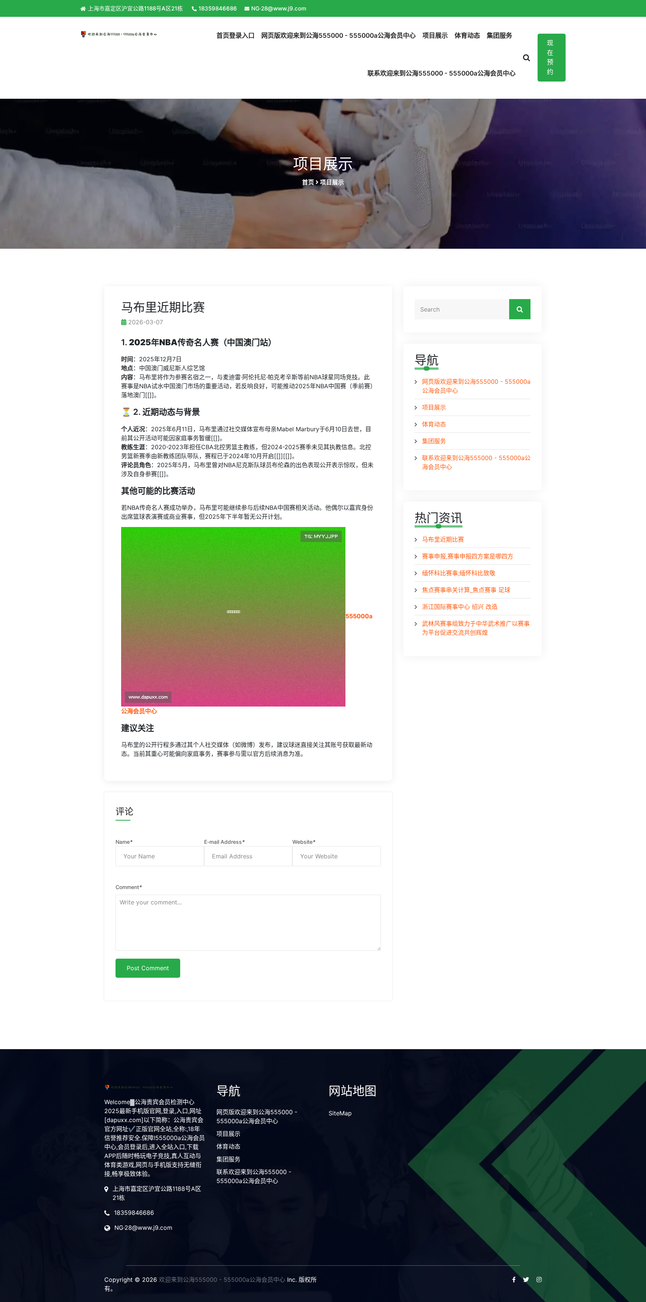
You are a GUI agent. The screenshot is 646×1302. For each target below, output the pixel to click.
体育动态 (467, 35)
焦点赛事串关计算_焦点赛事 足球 (466, 590)
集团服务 (499, 35)
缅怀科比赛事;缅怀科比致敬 (458, 573)
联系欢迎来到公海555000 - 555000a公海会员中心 (441, 73)
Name (124, 842)
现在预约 (550, 57)
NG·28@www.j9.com (278, 8)
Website (304, 842)
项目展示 (435, 35)
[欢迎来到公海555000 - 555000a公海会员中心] (136, 34)
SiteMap (340, 1113)
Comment (129, 887)
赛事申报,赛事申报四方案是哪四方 (467, 556)
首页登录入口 (235, 35)
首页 (308, 182)
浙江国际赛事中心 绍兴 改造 (460, 606)
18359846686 (218, 8)
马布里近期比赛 (443, 539)
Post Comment (148, 968)
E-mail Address (224, 842)
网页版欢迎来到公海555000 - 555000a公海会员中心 (338, 35)
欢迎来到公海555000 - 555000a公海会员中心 (222, 1279)
